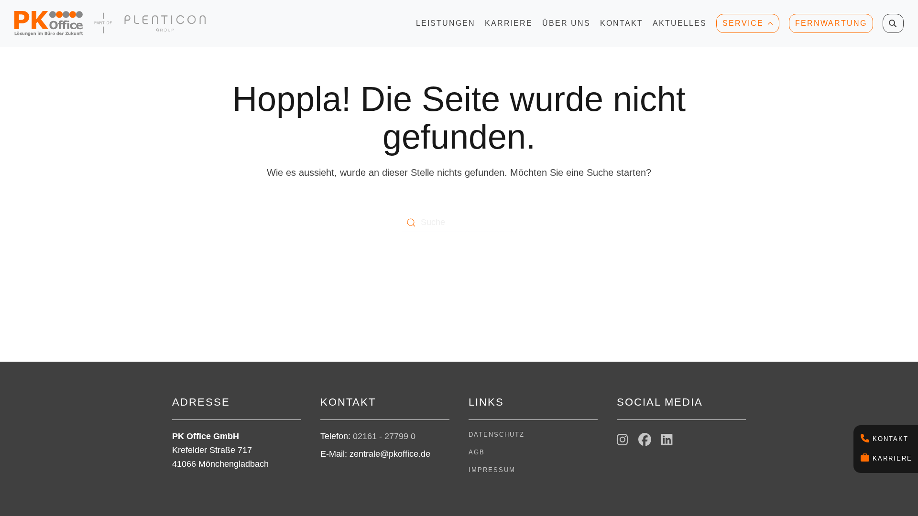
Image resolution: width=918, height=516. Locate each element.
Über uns (566, 26)
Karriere (892, 458)
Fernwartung (831, 23)
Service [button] (743, 23)
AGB (477, 452)
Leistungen (445, 26)
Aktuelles (680, 26)
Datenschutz (497, 434)
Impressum (492, 469)
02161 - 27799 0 (384, 436)
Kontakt (890, 438)
